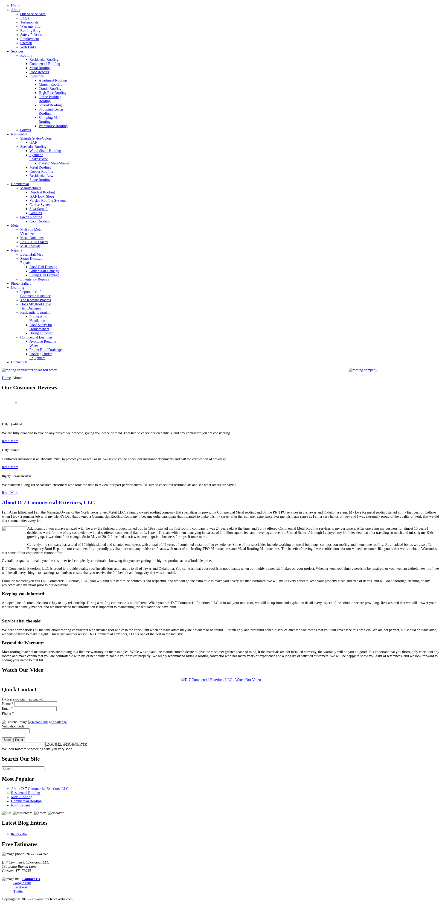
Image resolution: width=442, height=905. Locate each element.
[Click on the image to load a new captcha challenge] (47, 722)
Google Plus (22, 883)
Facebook (20, 887)
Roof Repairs (20, 805)
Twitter (18, 891)
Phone (8, 713)
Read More (10, 441)
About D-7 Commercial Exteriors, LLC (48, 502)
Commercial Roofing (26, 801)
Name (7, 704)
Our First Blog (19, 834)
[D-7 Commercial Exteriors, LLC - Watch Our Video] (221, 680)
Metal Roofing (21, 797)
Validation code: (13, 726)
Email (7, 708)
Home (6, 378)
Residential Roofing (25, 793)
